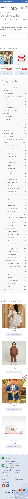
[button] (5, 7)
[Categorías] (2, 7)
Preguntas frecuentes (6, 474)
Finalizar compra (19, 479)
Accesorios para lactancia (12, 125)
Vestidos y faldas (12, 179)
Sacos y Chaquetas (13, 171)
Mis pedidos (18, 476)
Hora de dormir (8, 113)
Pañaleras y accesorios (10, 133)
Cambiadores (9, 93)
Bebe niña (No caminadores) (15, 217)
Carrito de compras (19, 477)
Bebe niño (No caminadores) (15, 220)
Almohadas (9, 116)
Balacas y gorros (12, 148)
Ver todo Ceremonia (11, 110)
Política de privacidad (6, 477)
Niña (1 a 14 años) (12, 223)
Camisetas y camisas (13, 194)
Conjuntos (10, 159)
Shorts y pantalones (13, 174)
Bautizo (10, 151)
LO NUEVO (6, 130)
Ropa (5, 142)
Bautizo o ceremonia (13, 234)
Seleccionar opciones (6, 73)
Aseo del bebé (8, 90)
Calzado (8, 214)
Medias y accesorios (13, 162)
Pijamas (10, 165)
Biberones (8, 127)
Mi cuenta (17, 472)
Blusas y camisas (12, 153)
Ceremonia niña (10, 104)
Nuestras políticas (5, 476)
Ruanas (8, 286)
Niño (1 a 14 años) (12, 225)
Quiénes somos (5, 472)
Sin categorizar (8, 289)
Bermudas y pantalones (14, 188)
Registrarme (18, 474)
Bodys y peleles (12, 156)
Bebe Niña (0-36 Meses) (12, 145)
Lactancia (6, 122)
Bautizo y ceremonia (9, 102)
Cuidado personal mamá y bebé (14, 96)
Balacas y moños (12, 231)
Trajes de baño (12, 176)
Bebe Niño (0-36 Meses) (12, 182)
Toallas (7, 99)
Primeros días (11, 168)
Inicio (3, 12)
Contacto (3, 479)
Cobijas (8, 119)
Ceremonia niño (10, 107)
